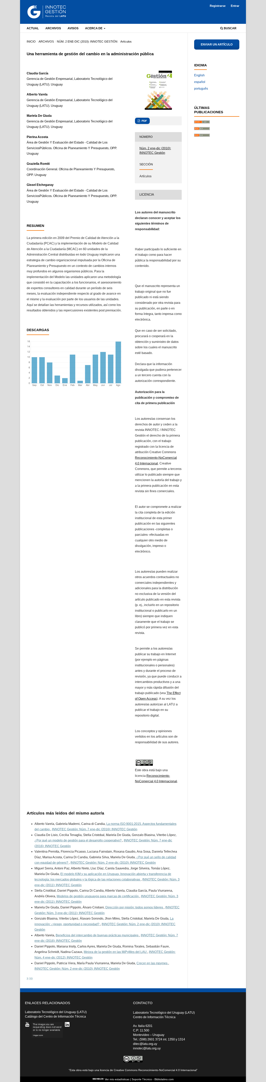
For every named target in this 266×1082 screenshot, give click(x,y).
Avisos (73, 28)
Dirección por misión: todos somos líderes (134, 907)
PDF (144, 120)
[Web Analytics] (98, 1079)
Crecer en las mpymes (152, 963)
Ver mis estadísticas (117, 1079)
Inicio (31, 41)
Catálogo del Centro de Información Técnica (55, 1016)
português (201, 88)
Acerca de (94, 28)
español (199, 82)
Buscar (229, 28)
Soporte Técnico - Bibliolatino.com (153, 1079)
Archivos (53, 28)
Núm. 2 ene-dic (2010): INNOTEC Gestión (87, 41)
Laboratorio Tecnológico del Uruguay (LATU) (56, 1012)
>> (31, 978)
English (199, 75)
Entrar (235, 5)
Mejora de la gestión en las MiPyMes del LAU (115, 952)
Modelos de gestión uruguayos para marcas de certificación (98, 896)
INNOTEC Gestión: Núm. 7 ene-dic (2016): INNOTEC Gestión (94, 829)
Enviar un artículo (217, 44)
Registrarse (217, 5)
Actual (33, 28)
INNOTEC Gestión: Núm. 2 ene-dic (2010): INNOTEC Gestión (113, 862)
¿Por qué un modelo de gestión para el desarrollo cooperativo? (78, 840)
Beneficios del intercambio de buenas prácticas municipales (97, 935)
